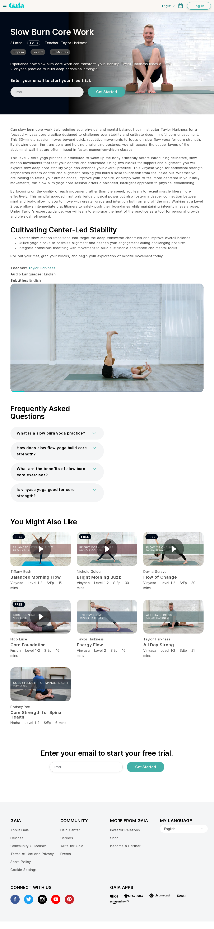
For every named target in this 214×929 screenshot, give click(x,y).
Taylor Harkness (74, 43)
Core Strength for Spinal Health (36, 715)
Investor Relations (125, 830)
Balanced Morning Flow (35, 577)
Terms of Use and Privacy (32, 854)
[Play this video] (40, 549)
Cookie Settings (23, 870)
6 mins (60, 723)
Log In (199, 6)
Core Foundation (28, 644)
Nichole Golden (89, 571)
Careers (66, 838)
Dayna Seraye (155, 571)
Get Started (106, 92)
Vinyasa (16, 583)
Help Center (70, 830)
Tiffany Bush (20, 571)
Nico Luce (18, 639)
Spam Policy (20, 862)
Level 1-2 (35, 583)
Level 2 (100, 650)
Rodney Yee (20, 707)
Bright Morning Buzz (99, 577)
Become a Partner (125, 846)
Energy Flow (90, 644)
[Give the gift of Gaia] (180, 5)
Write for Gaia (72, 846)
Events (65, 854)
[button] (57, 433)
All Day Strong (158, 644)
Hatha (15, 723)
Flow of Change (160, 577)
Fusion (15, 650)
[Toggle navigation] (4, 5)
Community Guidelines (28, 846)
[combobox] (184, 829)
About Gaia (19, 830)
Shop (114, 838)
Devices (17, 838)
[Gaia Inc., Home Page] (16, 5)
